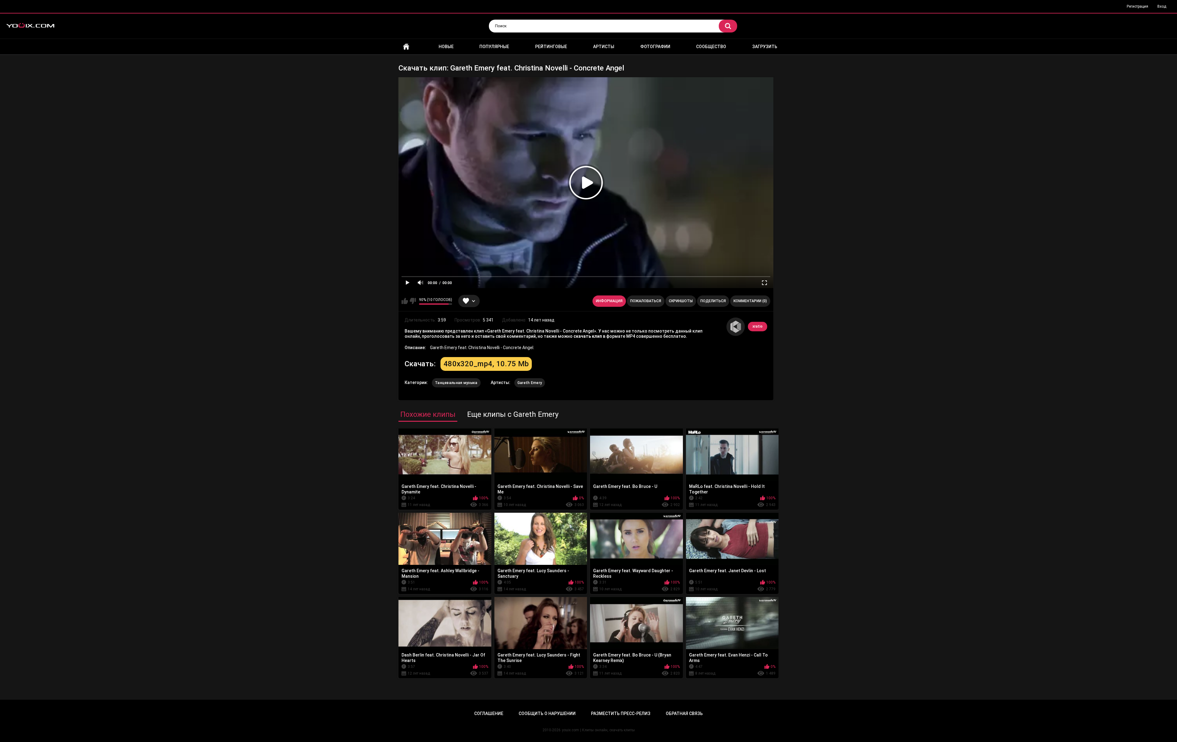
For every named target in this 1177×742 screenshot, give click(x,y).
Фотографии (655, 46)
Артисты (603, 46)
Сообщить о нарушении (547, 713)
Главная (406, 47)
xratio (757, 326)
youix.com (570, 730)
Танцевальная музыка (456, 383)
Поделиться (713, 301)
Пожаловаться (645, 301)
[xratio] (735, 327)
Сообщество (711, 46)
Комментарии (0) (750, 301)
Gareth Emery (529, 383)
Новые (446, 46)
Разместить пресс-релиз (620, 713)
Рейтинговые (551, 46)
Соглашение (488, 713)
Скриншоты (681, 301)
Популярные (494, 46)
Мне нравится (405, 301)
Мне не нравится (412, 301)
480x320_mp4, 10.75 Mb (486, 364)
